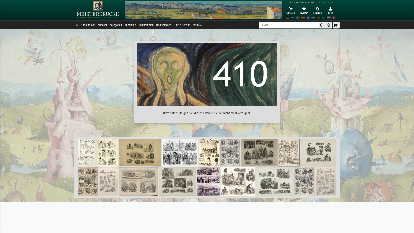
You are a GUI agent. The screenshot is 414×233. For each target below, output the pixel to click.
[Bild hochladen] (336, 25)
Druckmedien (163, 25)
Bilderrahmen (146, 25)
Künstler (102, 25)
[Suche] (322, 25)
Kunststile (130, 25)
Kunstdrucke (88, 25)
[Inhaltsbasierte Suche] (328, 25)
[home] (77, 25)
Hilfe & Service (182, 25)
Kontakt (197, 24)
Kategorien (116, 25)
